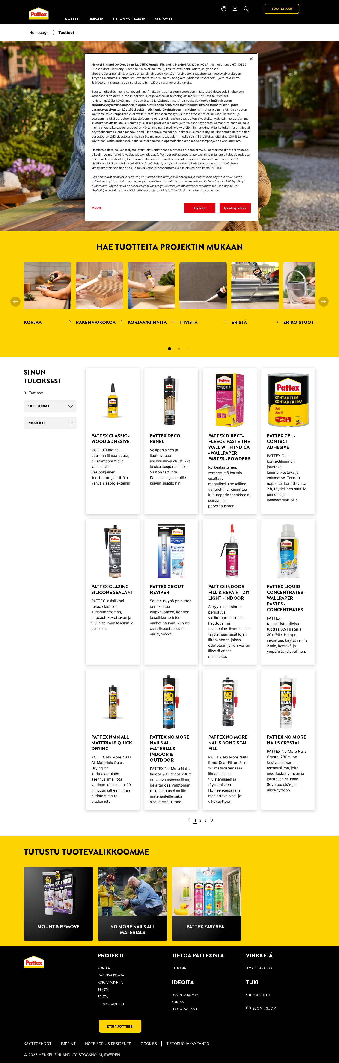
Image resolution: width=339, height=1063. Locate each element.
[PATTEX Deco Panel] (171, 441)
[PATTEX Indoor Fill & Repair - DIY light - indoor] (230, 592)
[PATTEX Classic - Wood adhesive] (113, 441)
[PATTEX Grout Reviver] (171, 592)
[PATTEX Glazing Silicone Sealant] (113, 592)
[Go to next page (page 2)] (212, 821)
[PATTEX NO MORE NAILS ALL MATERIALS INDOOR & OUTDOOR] (171, 739)
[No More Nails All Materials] (132, 904)
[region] (171, 137)
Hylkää (200, 208)
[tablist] (169, 349)
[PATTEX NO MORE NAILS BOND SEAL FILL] (230, 739)
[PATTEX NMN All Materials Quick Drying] (113, 739)
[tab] (169, 348)
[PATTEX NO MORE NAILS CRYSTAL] (288, 739)
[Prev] (15, 301)
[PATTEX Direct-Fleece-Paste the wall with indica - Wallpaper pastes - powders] (230, 441)
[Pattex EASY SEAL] (206, 904)
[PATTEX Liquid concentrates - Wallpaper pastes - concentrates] (288, 592)
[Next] (323, 301)
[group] (169, 309)
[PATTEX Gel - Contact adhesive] (288, 441)
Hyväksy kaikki (235, 208)
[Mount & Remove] (58, 904)
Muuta (97, 208)
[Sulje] (251, 59)
